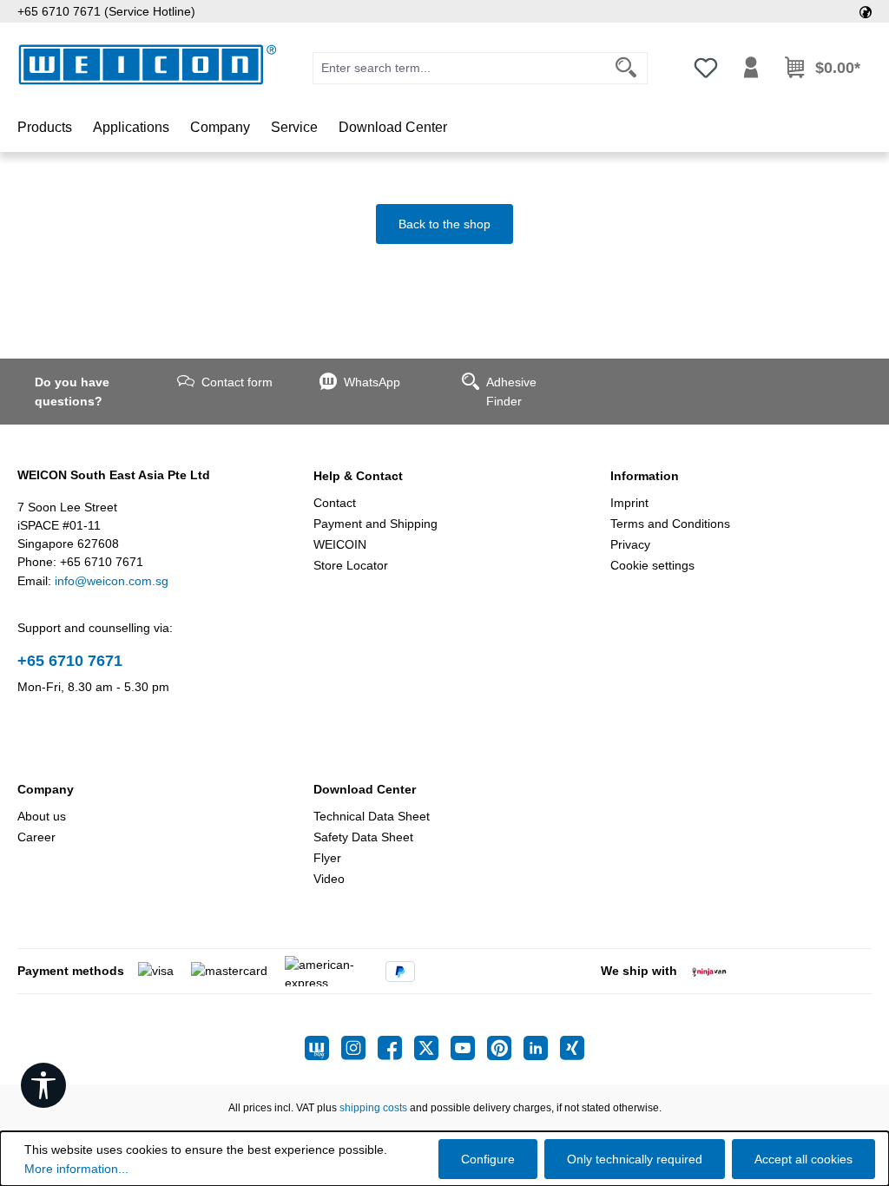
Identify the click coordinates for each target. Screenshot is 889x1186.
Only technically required (634, 1159)
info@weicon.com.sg (111, 581)
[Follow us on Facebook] (396, 1048)
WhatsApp (372, 382)
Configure (488, 1159)
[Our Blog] (323, 1048)
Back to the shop (444, 224)
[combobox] (459, 68)
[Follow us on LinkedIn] (542, 1048)
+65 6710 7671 (69, 660)
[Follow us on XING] (572, 1048)
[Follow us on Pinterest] (505, 1048)
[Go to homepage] (147, 64)
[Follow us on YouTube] (469, 1048)
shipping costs (373, 1108)
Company (45, 789)
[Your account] (751, 68)
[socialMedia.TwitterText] (432, 1048)
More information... (76, 1169)
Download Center (364, 789)
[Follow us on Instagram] (359, 1048)
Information (644, 476)
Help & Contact (358, 476)
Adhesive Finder (511, 391)
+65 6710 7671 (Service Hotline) (106, 11)
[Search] (626, 68)
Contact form (237, 382)
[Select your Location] (865, 11)
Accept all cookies (803, 1159)
